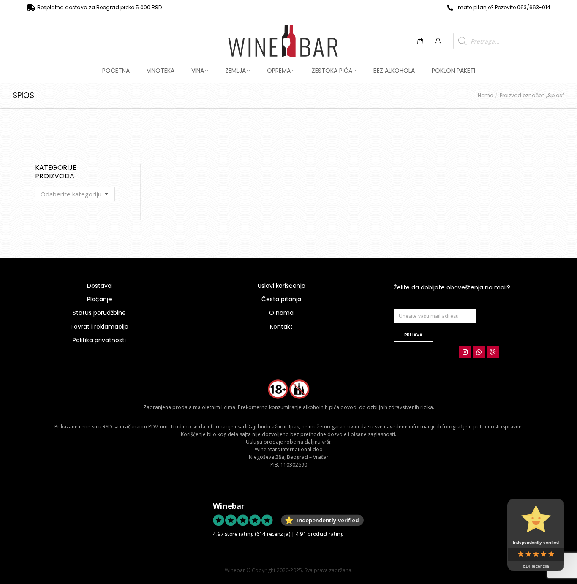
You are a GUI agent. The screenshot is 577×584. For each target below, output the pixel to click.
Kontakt (281, 326)
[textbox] (71, 194)
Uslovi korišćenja (281, 285)
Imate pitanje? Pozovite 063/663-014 (503, 7)
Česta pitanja (281, 299)
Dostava (99, 285)
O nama (281, 312)
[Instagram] (465, 352)
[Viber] (493, 352)
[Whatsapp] (479, 352)
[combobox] (75, 194)
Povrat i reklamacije (99, 326)
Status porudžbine (99, 312)
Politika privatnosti (99, 340)
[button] (125, 7)
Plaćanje (99, 299)
